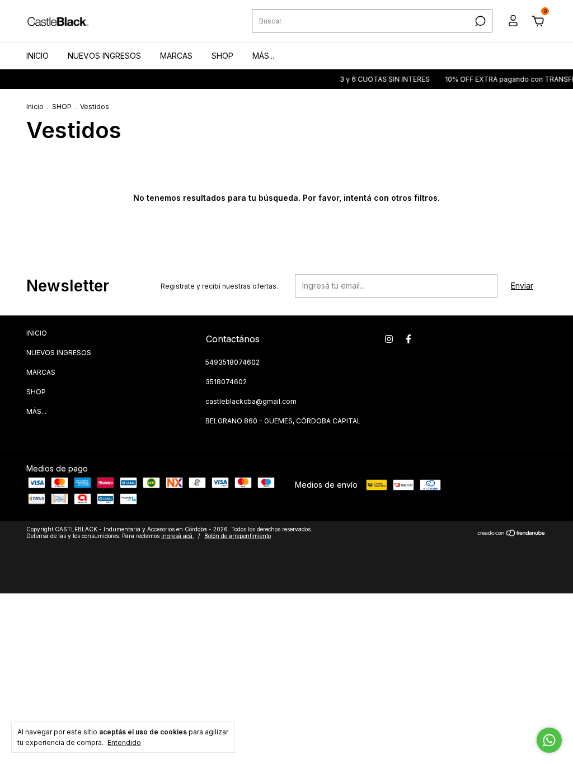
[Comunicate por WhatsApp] (549, 740)
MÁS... (263, 55)
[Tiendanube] (512, 534)
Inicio (35, 106)
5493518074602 (232, 362)
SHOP (222, 55)
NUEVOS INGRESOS (104, 55)
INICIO (37, 55)
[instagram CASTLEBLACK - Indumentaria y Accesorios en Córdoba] (388, 338)
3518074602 (226, 382)
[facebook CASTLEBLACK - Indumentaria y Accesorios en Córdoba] (408, 338)
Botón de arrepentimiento (237, 535)
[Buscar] (479, 21)
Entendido (124, 742)
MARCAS (176, 55)
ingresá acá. (177, 535)
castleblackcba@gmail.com (251, 401)
